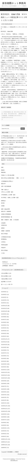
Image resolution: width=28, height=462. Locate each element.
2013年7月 (3, 319)
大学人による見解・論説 (7, 192)
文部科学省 (4, 225)
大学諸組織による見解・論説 (8, 194)
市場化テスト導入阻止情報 (7, 175)
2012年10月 (4, 344)
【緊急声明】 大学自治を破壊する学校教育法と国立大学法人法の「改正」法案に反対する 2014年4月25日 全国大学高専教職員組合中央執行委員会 (14, 153)
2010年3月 (3, 430)
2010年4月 (3, 428)
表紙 (2, 167)
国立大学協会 (4, 233)
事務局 (2, 170)
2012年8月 (3, 350)
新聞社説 (3, 200)
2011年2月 (3, 400)
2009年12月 (4, 439)
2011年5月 (3, 392)
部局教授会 (4, 239)
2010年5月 (3, 425)
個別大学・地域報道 (6, 107)
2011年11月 (4, 375)
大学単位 (3, 242)
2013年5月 (3, 325)
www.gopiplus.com (14, 460)
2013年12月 (4, 305)
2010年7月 (3, 419)
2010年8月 (3, 417)
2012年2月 (3, 366)
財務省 (2, 228)
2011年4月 (3, 394)
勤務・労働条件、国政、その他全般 (10, 219)
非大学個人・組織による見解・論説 (10, 197)
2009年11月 (4, 442)
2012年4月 (3, 361)
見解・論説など (5, 189)
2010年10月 (4, 411)
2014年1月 (3, 302)
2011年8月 (3, 383)
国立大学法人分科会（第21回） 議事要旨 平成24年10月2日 (20, 113)
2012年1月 (3, 369)
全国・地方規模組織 (6, 186)
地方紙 (2, 203)
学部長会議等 (4, 244)
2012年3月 (3, 364)
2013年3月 (3, 330)
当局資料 (3, 223)
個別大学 (3, 183)
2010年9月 (3, 414)
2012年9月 (3, 347)
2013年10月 (4, 311)
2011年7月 (3, 386)
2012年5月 (3, 358)
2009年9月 (3, 447)
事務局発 (3, 172)
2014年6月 (3, 291)
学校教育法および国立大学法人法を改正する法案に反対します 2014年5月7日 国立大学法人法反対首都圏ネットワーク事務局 (14, 142)
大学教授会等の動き (6, 237)
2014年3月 (3, 300)
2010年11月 (4, 408)
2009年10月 (4, 444)
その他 (2, 253)
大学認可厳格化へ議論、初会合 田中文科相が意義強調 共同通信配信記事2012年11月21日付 (8, 115)
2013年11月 (4, 308)
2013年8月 (3, 316)
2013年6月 (3, 322)
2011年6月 (3, 389)
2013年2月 (3, 333)
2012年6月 (3, 355)
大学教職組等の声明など (7, 181)
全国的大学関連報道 (6, 214)
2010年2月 (3, 433)
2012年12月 (4, 339)
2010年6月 (3, 422)
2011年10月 (4, 378)
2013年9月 (3, 314)
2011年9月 (3, 380)
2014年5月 (3, 294)
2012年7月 (3, 353)
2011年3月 (3, 397)
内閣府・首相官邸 (5, 230)
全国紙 (2, 205)
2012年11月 (4, 341)
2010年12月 (4, 405)
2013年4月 (3, 328)
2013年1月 (3, 336)
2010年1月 (3, 436)
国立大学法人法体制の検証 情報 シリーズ (12, 178)
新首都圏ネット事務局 (14, 3)
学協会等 (3, 247)
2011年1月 (3, 403)
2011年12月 (4, 372)
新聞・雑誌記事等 (5, 209)
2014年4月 (3, 297)
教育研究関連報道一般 (6, 217)
